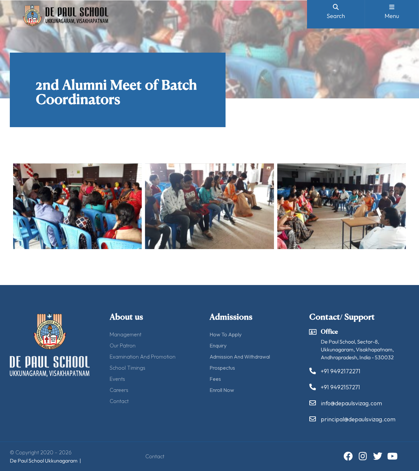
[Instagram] (363, 456)
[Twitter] (377, 456)
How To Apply (226, 334)
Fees (215, 379)
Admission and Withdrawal (240, 356)
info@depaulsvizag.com (351, 403)
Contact (119, 401)
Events (117, 379)
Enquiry (218, 345)
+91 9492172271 (340, 371)
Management (125, 334)
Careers (119, 390)
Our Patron (123, 345)
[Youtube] (392, 456)
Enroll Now (222, 390)
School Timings (127, 367)
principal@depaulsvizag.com (358, 419)
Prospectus (222, 367)
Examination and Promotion (142, 356)
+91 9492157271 (340, 387)
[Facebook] (348, 456)
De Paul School (27, 460)
